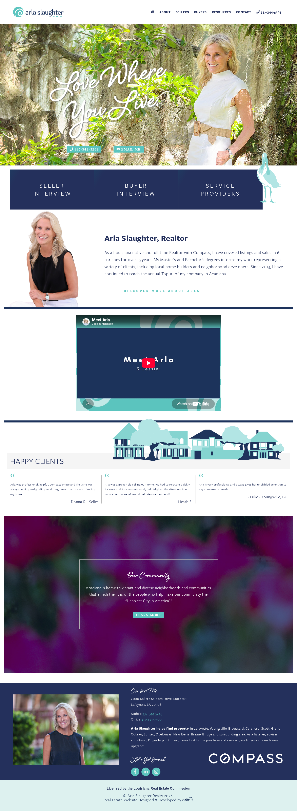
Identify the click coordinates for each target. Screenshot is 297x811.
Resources (221, 12)
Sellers (182, 12)
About (165, 12)
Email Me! (131, 149)
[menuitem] (152, 12)
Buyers (200, 12)
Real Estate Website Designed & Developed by (143, 800)
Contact (243, 12)
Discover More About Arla (162, 291)
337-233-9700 (151, 719)
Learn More (148, 615)
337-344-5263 (271, 12)
